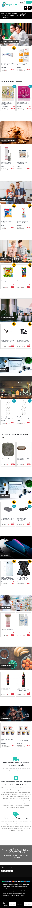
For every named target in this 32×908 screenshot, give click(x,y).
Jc (1, 581)
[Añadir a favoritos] (13, 68)
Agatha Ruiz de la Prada (22, 106)
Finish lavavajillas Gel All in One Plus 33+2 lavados (7, 281)
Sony (18, 344)
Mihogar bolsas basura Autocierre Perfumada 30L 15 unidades (23, 282)
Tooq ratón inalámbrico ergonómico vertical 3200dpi (22, 519)
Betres (18, 166)
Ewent (2, 344)
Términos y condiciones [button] (9, 897)
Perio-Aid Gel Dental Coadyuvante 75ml (21, 629)
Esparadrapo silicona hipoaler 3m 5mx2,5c (6, 629)
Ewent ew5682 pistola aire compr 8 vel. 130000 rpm (7, 341)
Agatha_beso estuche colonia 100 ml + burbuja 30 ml (23, 103)
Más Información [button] (6, 904)
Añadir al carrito (8, 73)
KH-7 (18, 225)
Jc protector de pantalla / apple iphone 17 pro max (7, 578)
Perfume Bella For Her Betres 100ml (22, 163)
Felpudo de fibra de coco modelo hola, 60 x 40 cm (23, 459)
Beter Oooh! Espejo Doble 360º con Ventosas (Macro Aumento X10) (7, 163)
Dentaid (19, 632)
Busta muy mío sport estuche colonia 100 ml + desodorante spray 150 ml (7, 103)
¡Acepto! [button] (12, 904)
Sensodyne (3, 67)
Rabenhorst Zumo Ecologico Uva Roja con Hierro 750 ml (22, 689)
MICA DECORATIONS (6, 462)
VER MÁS (18, 81)
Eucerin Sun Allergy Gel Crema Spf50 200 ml (22, 64)
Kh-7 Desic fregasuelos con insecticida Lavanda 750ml (23, 222)
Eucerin (19, 67)
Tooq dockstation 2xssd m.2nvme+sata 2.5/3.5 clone (7, 519)
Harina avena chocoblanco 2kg (7, 740)
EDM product (20, 462)
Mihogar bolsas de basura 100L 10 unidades (7, 222)
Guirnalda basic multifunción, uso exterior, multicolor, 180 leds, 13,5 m (23, 417)
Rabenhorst (4, 692)
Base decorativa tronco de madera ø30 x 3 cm (7, 459)
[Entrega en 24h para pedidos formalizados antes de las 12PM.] (14, 48)
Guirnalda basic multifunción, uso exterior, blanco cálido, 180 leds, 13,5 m (7, 418)
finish (2, 284)
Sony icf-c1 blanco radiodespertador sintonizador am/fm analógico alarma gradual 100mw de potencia (23, 342)
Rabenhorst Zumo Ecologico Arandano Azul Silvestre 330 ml (7, 689)
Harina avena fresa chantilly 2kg (23, 740)
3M (2, 632)
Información (8, 749)
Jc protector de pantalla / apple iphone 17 (23, 578)
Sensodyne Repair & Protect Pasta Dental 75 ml (7, 64)
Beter (2, 166)
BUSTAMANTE (4, 106)
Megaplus (3, 743)
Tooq (2, 522)
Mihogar (3, 225)
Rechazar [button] (19, 904)
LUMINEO (3, 420)
